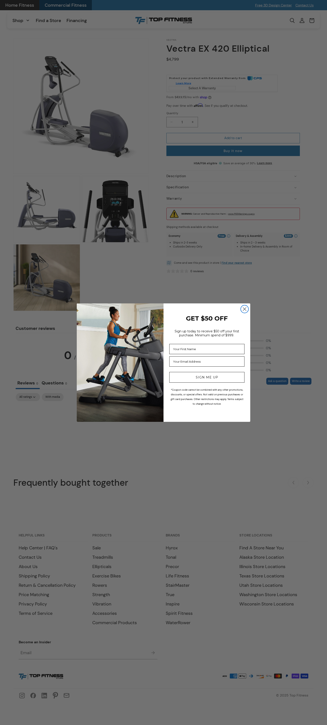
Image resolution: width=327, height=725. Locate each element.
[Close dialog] (244, 309)
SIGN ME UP (207, 377)
